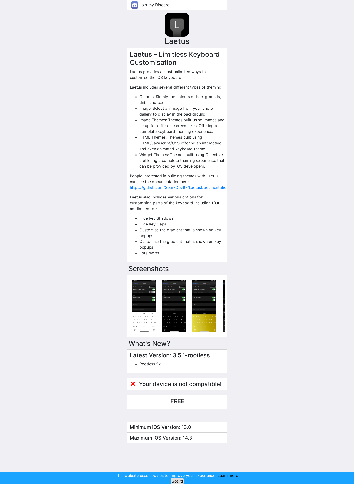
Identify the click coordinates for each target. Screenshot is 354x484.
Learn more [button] (227, 475)
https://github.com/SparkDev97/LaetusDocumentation (179, 187)
